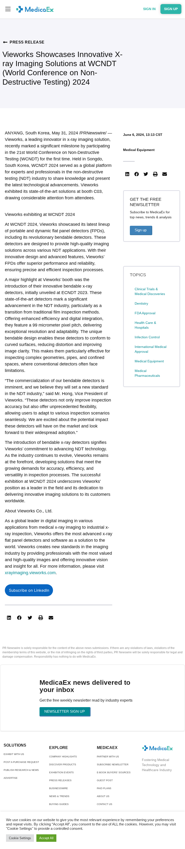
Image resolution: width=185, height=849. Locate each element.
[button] (8, 9)
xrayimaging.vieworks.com (30, 572)
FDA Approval (145, 313)
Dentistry (141, 303)
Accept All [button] (46, 838)
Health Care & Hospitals (145, 325)
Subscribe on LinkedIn (29, 590)
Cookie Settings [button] (20, 838)
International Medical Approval (150, 349)
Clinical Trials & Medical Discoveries (150, 291)
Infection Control (147, 337)
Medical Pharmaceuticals (147, 373)
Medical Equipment (139, 150)
